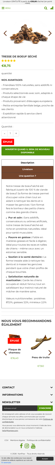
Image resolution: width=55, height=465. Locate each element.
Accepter (45, 459)
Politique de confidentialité (38, 440)
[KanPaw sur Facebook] (21, 447)
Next (50, 33)
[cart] (52, 8)
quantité (6, 73)
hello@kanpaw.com (10, 431)
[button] (8, 60)
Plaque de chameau (14, 351)
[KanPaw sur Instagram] (27, 447)
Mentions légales (17, 440)
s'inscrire (45, 408)
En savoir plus (6, 462)
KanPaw (21, 454)
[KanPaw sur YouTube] (33, 447)
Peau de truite (41, 357)
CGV (6, 440)
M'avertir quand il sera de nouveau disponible (27, 151)
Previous (5, 33)
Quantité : (7, 126)
